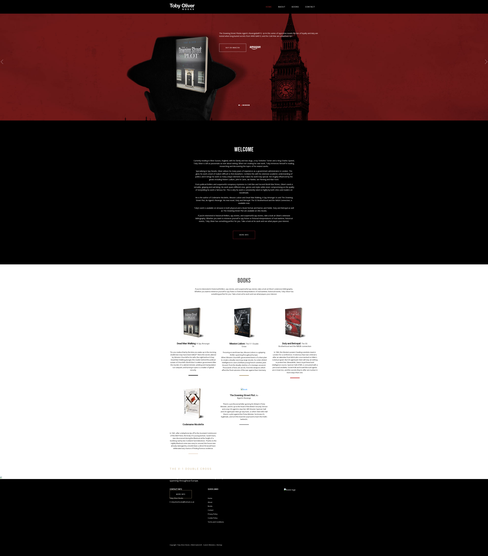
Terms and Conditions (216, 522)
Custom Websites (209, 545)
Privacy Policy (212, 514)
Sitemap (219, 545)
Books (295, 7)
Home (269, 7)
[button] (2, 62)
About (281, 7)
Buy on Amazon (213, 48)
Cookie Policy (212, 518)
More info (244, 235)
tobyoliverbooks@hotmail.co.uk (182, 502)
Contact (310, 7)
